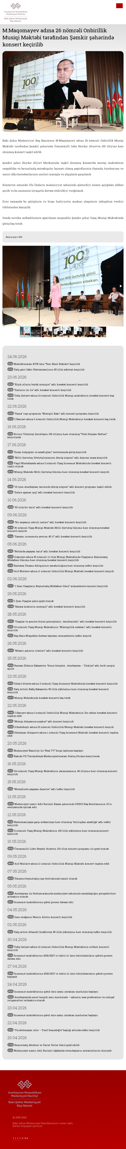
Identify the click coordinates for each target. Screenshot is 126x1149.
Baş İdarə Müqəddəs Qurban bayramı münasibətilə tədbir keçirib (49, 635)
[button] (120, 286)
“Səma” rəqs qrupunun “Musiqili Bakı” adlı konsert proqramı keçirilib (53, 413)
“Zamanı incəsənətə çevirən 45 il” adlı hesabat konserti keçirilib (50, 536)
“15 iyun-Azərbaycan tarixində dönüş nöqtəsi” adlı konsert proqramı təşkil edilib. (60, 486)
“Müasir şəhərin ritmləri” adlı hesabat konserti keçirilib (45, 650)
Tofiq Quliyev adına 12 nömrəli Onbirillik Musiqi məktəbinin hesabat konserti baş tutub (60, 397)
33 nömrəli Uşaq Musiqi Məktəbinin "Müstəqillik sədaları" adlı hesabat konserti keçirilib (59, 629)
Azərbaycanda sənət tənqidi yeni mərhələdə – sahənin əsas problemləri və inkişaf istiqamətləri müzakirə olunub (60, 999)
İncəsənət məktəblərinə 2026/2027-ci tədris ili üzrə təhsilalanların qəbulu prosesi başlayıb (60, 975)
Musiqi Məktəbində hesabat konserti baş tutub (39, 697)
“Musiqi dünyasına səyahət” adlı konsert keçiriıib (41, 721)
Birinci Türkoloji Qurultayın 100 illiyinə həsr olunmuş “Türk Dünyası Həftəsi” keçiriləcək (57, 436)
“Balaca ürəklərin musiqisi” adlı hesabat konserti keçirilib (46, 606)
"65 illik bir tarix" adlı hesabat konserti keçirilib (40, 507)
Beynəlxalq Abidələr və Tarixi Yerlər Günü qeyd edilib (43, 1045)
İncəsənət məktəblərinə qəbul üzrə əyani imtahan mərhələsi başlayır (53, 991)
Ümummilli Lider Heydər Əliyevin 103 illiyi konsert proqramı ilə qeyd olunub (58, 848)
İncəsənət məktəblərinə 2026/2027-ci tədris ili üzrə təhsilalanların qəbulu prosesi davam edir (60, 957)
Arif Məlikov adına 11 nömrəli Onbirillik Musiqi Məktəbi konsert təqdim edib (58, 863)
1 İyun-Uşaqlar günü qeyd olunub (31, 601)
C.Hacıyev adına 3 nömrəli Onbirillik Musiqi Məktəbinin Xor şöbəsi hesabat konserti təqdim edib (62, 714)
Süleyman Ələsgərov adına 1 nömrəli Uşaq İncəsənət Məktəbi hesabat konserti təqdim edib (62, 734)
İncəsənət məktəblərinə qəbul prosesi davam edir (41, 902)
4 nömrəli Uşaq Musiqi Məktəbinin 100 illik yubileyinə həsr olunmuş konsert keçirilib (58, 832)
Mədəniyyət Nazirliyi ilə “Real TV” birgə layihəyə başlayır (45, 750)
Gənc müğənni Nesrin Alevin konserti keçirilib (40, 917)
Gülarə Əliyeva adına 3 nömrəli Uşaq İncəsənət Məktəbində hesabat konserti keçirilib (63, 683)
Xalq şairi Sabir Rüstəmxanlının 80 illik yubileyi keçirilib (46, 369)
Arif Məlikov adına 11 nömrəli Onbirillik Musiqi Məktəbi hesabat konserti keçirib (61, 571)
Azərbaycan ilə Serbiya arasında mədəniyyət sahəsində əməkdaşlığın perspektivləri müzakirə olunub (61, 895)
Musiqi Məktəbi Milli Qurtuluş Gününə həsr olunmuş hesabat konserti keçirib (58, 471)
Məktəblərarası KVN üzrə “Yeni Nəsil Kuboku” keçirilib (44, 364)
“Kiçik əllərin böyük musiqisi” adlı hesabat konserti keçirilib (48, 384)
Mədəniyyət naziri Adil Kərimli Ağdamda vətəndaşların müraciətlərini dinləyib (60, 1050)
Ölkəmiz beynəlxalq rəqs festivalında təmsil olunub (42, 878)
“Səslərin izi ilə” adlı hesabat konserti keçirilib (39, 390)
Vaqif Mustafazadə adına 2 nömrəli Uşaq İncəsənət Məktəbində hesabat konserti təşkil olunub (59, 465)
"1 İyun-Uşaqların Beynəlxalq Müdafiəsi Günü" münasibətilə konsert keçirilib (58, 586)
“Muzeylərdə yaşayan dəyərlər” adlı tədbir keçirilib (41, 789)
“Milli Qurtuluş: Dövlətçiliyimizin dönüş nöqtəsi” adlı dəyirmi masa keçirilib (57, 457)
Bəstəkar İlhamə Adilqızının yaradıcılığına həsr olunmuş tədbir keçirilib (55, 565)
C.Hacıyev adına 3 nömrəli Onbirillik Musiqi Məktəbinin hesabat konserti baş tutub (62, 419)
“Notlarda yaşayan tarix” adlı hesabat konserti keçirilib (44, 551)
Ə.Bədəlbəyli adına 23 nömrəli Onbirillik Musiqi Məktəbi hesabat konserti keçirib (61, 727)
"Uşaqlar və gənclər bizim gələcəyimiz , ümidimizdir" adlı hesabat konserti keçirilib (62, 621)
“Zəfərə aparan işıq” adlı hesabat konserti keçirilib (41, 492)
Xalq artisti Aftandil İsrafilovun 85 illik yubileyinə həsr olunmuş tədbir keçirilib (60, 932)
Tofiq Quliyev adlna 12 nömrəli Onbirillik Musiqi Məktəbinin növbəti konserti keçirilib (58, 948)
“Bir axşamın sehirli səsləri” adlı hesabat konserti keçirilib (47, 522)
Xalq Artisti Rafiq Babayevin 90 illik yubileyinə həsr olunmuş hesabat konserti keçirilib (58, 691)
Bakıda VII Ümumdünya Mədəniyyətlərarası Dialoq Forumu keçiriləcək (54, 756)
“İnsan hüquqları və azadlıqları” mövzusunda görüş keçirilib (47, 452)
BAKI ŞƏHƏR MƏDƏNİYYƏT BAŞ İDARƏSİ (20, 12)
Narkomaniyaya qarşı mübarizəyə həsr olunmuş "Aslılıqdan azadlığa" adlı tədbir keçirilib (59, 824)
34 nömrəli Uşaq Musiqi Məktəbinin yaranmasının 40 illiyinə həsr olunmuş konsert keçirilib (62, 773)
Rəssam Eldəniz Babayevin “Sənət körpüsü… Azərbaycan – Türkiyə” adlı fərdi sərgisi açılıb (61, 667)
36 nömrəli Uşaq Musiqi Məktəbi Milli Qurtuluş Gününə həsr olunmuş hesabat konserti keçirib (58, 529)
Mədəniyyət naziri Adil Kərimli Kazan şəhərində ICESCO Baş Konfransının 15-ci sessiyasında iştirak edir (59, 805)
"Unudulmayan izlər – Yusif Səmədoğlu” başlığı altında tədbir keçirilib (54, 1030)
